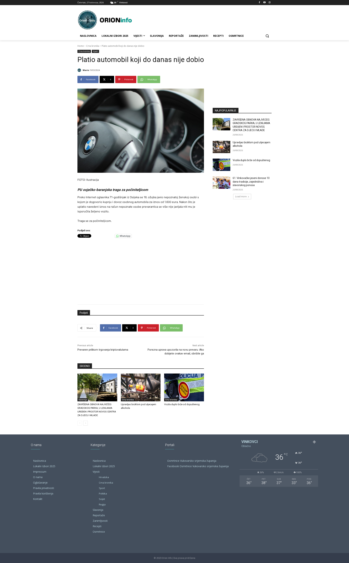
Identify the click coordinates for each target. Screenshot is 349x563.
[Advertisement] (140, 270)
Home (80, 45)
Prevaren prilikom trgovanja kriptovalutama (102, 349)
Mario (86, 70)
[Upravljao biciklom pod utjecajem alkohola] (141, 387)
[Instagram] (269, 3)
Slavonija (83, 399)
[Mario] (79, 70)
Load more (241, 196)
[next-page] (85, 423)
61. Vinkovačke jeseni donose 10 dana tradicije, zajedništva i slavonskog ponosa (251, 182)
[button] (267, 35)
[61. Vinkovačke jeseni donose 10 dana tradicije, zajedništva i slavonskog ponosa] (221, 182)
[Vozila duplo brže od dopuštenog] (184, 387)
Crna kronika (92, 45)
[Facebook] (259, 3)
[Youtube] (264, 3)
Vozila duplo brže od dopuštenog (182, 404)
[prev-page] (79, 423)
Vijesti (95, 51)
